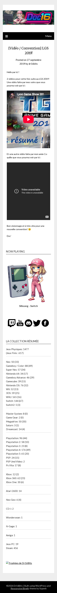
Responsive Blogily (20, 588)
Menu (48, 35)
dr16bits (33, 63)
